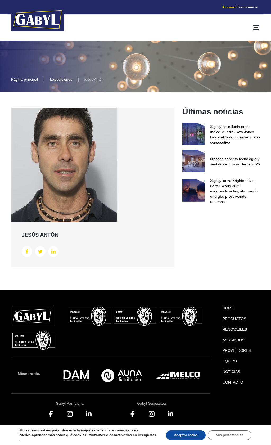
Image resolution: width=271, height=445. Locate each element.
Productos (234, 319)
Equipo (230, 361)
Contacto (233, 382)
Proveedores (237, 350)
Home (228, 308)
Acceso (240, 7)
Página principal (24, 79)
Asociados (233, 340)
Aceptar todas (186, 435)
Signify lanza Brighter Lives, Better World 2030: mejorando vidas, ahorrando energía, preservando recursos (234, 191)
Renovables (235, 329)
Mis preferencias (229, 435)
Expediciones (61, 79)
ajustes (150, 435)
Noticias (231, 372)
